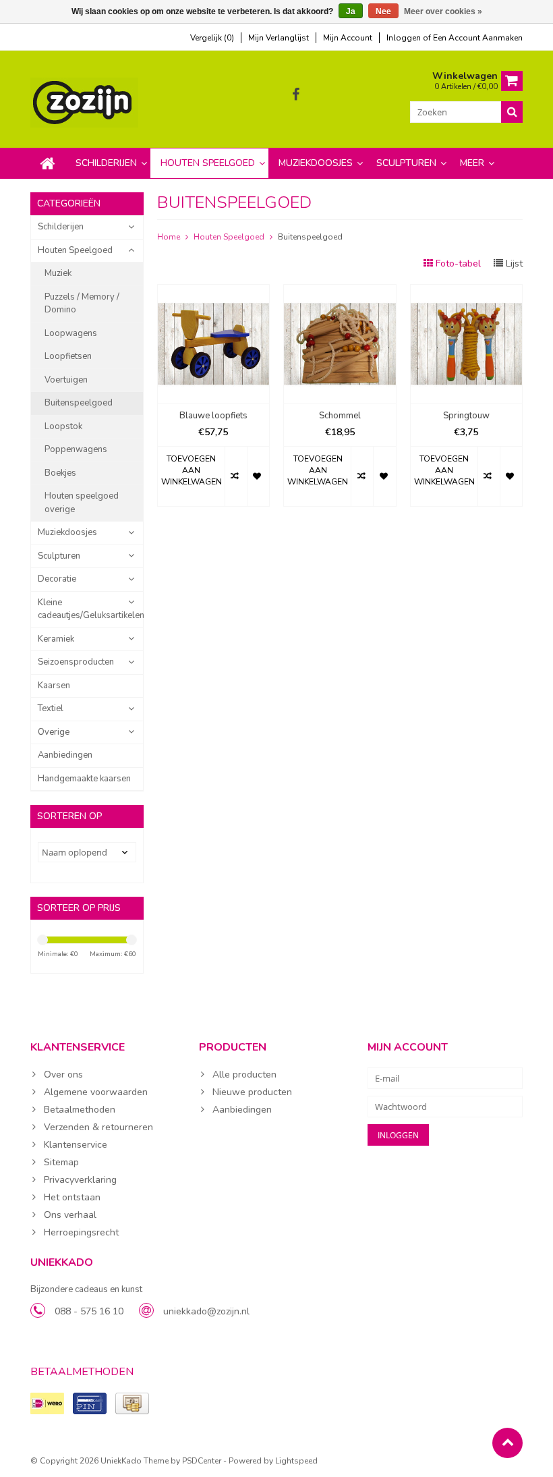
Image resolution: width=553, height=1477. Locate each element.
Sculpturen (406, 163)
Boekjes (60, 473)
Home (168, 236)
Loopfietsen (68, 356)
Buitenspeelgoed (79, 403)
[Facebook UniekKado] (296, 95)
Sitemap (61, 1162)
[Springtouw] (467, 291)
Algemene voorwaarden (96, 1092)
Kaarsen (54, 685)
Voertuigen (66, 380)
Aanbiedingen (65, 755)
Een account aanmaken (478, 37)
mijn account (347, 37)
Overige (53, 732)
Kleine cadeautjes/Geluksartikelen (90, 609)
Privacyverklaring (80, 1179)
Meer (472, 163)
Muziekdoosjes (316, 163)
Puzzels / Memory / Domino (82, 303)
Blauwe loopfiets (213, 416)
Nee (383, 11)
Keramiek (56, 639)
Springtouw (466, 416)
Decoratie (57, 579)
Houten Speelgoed (208, 163)
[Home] (47, 163)
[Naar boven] (507, 1443)
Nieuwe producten (252, 1092)
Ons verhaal (70, 1214)
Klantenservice (75, 1144)
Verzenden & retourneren (98, 1127)
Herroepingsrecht (81, 1232)
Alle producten (244, 1074)
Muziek (58, 273)
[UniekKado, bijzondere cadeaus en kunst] (85, 101)
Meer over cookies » (443, 11)
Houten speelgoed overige (82, 502)
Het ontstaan (72, 1197)
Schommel (340, 416)
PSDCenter (201, 1460)
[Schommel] (340, 291)
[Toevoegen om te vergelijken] (236, 476)
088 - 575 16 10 (89, 1311)
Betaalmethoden (79, 1109)
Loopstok (63, 426)
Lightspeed (296, 1460)
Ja (350, 11)
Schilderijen (106, 163)
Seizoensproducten (76, 662)
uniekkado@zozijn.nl (206, 1311)
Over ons (63, 1074)
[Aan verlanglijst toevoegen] (258, 476)
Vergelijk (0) (212, 37)
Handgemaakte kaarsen (84, 779)
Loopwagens (71, 333)
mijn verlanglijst (278, 37)
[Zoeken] (512, 112)
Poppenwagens (76, 449)
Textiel (50, 708)
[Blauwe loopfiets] (214, 291)
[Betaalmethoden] (47, 1403)
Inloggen (404, 37)
